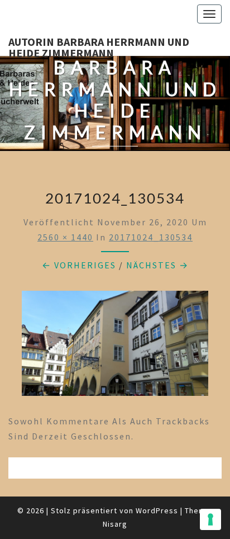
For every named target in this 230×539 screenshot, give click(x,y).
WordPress (157, 510)
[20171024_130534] (115, 346)
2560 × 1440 (65, 237)
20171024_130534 (151, 237)
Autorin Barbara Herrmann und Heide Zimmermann (98, 45)
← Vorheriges (79, 265)
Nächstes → (157, 265)
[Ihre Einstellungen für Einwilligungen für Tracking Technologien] (210, 519)
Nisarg (115, 524)
